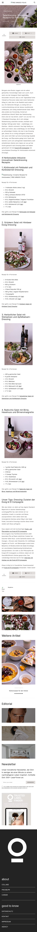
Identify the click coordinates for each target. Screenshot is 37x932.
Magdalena (6, 21)
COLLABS (5, 885)
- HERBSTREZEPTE (7, 11)
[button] (14, 693)
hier (25, 202)
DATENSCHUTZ (7, 911)
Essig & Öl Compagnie (22, 148)
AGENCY (5, 927)
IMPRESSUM (6, 922)
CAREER (5, 895)
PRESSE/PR (6, 890)
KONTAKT (5, 916)
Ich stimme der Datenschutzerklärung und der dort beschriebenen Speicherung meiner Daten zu (18, 787)
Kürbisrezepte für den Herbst (18, 691)
